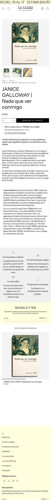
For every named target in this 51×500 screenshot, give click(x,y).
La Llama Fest (8, 456)
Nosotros (6, 437)
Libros (11, 81)
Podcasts (6, 470)
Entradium (6, 465)
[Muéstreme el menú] (3, 8)
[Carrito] (47, 8)
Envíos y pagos (8, 442)
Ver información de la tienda (15, 133)
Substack (6, 451)
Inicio (4, 81)
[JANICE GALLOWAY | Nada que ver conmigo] (25, 355)
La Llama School (9, 461)
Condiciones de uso (10, 446)
